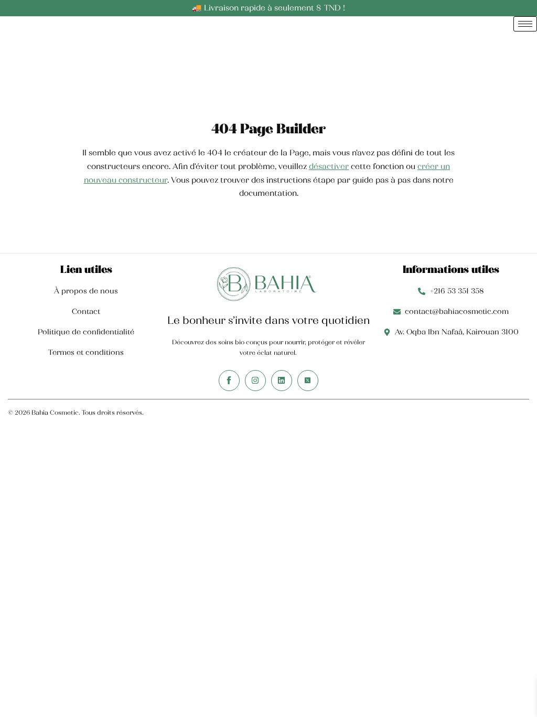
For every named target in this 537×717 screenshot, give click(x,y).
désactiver (329, 166)
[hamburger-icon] (525, 23)
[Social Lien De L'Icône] (229, 380)
